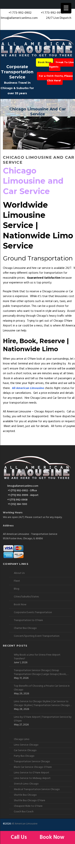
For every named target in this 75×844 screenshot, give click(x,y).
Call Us (19, 837)
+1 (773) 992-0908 (17, 500)
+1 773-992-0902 (20, 12)
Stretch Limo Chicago (26, 784)
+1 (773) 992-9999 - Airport (22, 495)
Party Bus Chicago (24, 756)
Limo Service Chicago (26, 745)
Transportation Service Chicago (32, 761)
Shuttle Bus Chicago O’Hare (29, 800)
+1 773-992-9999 (52, 12)
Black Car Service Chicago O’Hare (33, 767)
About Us (19, 573)
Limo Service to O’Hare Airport (31, 773)
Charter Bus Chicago (25, 628)
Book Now (44, 62)
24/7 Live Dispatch (58, 18)
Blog (16, 589)
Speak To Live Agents (61, 64)
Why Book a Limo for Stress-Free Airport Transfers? (37, 657)
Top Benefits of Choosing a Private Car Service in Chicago (42, 688)
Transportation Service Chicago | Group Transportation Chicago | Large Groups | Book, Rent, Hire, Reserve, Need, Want (40, 672)
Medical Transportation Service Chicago (37, 789)
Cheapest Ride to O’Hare (28, 806)
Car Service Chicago (25, 750)
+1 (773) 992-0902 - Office (22, 490)
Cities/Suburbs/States (26, 597)
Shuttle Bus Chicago (25, 795)
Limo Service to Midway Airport (32, 778)
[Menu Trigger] (66, 8)
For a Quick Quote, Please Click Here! (56, 78)
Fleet (17, 581)
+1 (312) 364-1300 (17, 504)
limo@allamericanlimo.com (19, 18)
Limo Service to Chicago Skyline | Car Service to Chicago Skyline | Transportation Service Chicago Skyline (42, 703)
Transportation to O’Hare (28, 620)
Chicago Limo (21, 739)
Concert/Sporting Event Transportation (36, 636)
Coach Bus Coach (23, 811)
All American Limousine (24, 824)
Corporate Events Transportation (33, 612)
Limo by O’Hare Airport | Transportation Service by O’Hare (43, 719)
